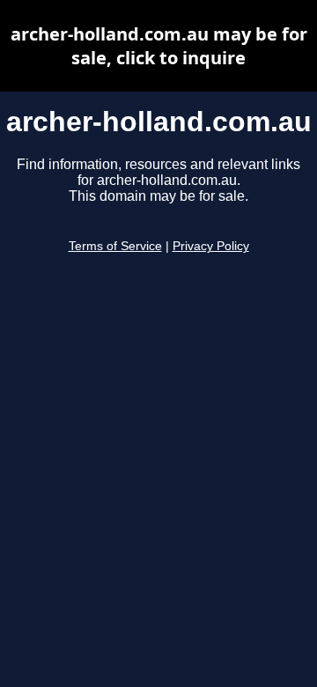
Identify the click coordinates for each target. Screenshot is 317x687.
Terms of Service (115, 246)
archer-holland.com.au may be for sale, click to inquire (159, 46)
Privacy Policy (211, 246)
